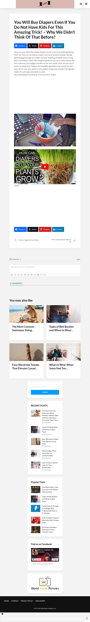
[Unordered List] (28, 274)
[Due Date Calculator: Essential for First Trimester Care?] (35, 529)
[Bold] (11, 274)
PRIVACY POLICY (27, 601)
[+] (44, 274)
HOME (6, 601)
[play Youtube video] (45, 166)
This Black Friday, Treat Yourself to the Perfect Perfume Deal (50, 489)
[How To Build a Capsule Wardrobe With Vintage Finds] (35, 520)
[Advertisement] (45, 95)
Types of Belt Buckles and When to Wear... (61, 328)
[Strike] (21, 274)
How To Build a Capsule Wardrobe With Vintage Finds (50, 520)
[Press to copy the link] (87, 619)
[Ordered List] (25, 274)
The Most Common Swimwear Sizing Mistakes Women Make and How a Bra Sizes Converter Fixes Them (50, 415)
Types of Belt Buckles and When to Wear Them (49, 429)
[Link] (38, 274)
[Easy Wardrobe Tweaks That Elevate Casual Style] (26, 352)
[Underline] (18, 274)
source (16, 185)
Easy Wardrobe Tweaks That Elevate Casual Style (50, 441)
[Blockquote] (31, 274)
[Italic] (15, 274)
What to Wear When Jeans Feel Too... (61, 366)
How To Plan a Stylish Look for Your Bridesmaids (49, 465)
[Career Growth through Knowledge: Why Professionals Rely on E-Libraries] (35, 508)
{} (41, 274)
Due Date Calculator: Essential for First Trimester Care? (49, 529)
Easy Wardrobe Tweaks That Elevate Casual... (25, 366)
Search (45, 392)
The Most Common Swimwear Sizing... (23, 328)
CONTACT (15, 601)
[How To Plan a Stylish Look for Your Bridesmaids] (35, 465)
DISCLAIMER (40, 601)
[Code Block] (34, 274)
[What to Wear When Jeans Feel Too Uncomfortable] (63, 352)
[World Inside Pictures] (45, 583)
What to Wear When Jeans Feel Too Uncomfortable (49, 453)
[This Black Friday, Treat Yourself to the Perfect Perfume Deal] (35, 489)
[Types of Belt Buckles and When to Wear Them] (63, 314)
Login (78, 259)
